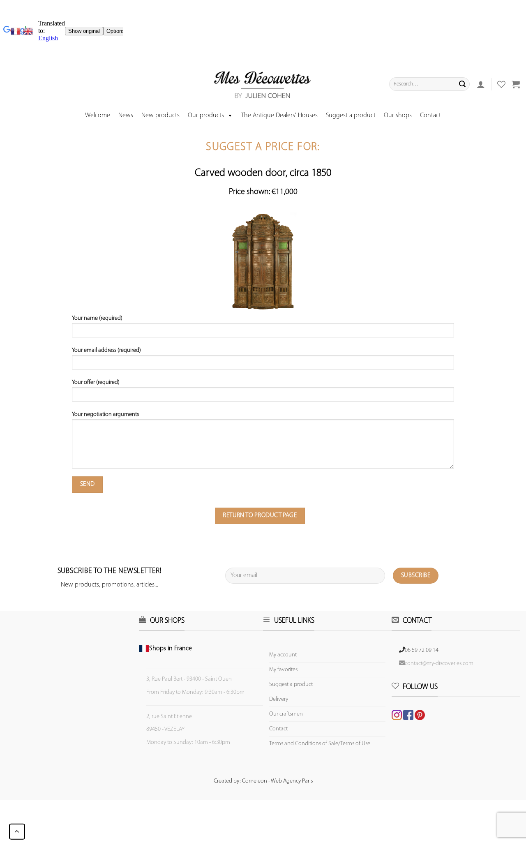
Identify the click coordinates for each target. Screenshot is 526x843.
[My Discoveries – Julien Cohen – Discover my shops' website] (262, 84)
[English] (28, 31)
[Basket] (516, 84)
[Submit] (462, 84)
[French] (17, 31)
